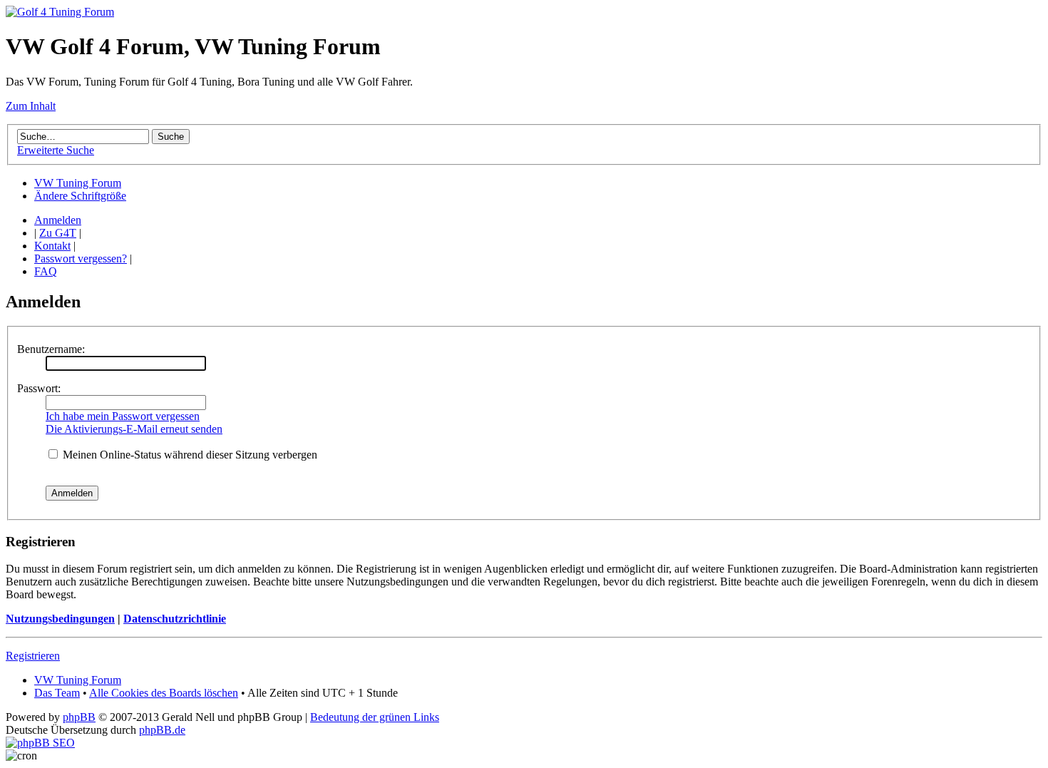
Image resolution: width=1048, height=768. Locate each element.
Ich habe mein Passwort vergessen (123, 416)
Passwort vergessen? (80, 258)
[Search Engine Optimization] (40, 743)
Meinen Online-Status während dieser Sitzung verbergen (188, 455)
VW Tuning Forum (77, 183)
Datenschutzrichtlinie (174, 619)
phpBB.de (162, 730)
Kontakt (52, 246)
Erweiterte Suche (55, 150)
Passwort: (39, 388)
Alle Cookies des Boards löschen (163, 693)
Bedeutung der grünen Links (374, 717)
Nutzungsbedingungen (60, 619)
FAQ (45, 271)
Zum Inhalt (31, 106)
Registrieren (33, 656)
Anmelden (57, 220)
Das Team (57, 693)
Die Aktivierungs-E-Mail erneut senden (134, 429)
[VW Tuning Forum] (60, 12)
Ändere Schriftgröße (80, 196)
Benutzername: (51, 349)
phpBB (79, 717)
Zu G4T (57, 233)
